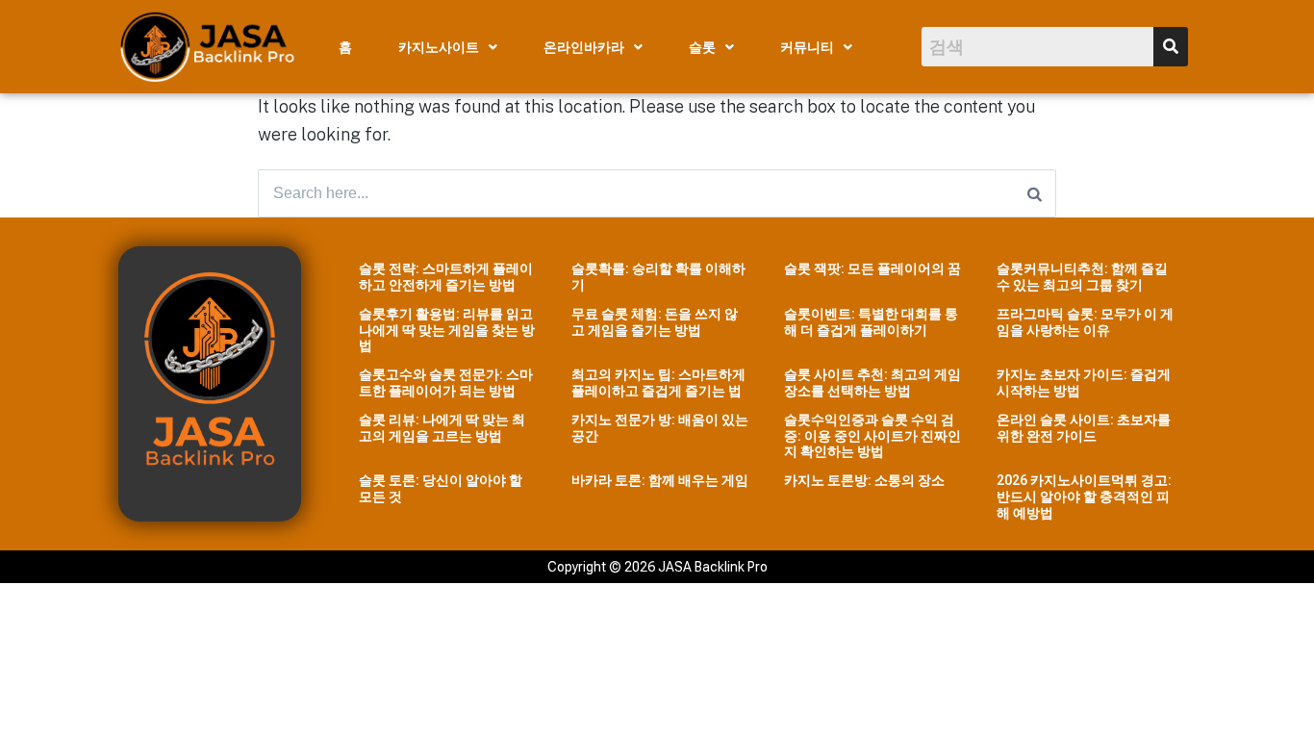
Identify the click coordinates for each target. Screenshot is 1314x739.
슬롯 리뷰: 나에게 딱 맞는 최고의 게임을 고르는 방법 (442, 428)
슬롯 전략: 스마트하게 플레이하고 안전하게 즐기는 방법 (446, 277)
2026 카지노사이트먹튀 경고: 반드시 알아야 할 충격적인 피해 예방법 (1084, 496)
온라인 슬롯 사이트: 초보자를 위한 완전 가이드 (1084, 428)
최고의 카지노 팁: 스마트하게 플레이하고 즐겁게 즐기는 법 (658, 382)
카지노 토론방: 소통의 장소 (864, 480)
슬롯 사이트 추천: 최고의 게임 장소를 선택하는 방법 (872, 382)
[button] (447, 47)
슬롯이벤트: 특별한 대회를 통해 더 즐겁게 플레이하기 (871, 322)
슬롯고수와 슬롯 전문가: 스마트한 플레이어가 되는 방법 (446, 382)
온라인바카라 (583, 47)
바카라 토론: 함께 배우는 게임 (659, 480)
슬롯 (702, 47)
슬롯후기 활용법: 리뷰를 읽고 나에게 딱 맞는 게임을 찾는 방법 (447, 330)
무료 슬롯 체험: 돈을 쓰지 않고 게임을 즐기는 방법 (654, 322)
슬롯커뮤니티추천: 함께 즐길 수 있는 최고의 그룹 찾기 (1082, 277)
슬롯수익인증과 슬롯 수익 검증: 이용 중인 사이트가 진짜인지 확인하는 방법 (872, 436)
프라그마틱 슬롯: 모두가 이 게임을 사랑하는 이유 (1085, 322)
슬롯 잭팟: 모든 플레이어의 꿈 (872, 268)
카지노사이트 (438, 47)
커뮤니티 (807, 47)
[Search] (1034, 193)
